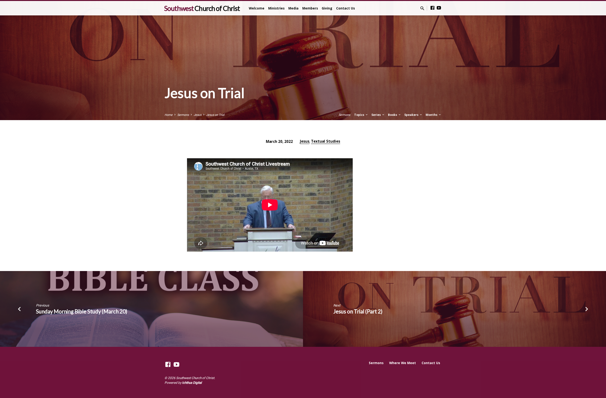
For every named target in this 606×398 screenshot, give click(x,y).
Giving (327, 8)
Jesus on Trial (215, 115)
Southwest (202, 8)
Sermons (183, 115)
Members (310, 8)
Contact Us (345, 8)
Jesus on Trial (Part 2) (358, 311)
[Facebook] (432, 8)
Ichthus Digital (192, 382)
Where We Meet (402, 363)
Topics (359, 115)
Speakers (411, 115)
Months (432, 115)
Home (169, 115)
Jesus (197, 115)
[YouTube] (438, 8)
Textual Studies (325, 141)
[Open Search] (422, 8)
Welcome (256, 8)
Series (376, 115)
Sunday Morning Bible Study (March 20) (81, 311)
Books (393, 115)
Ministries (276, 8)
